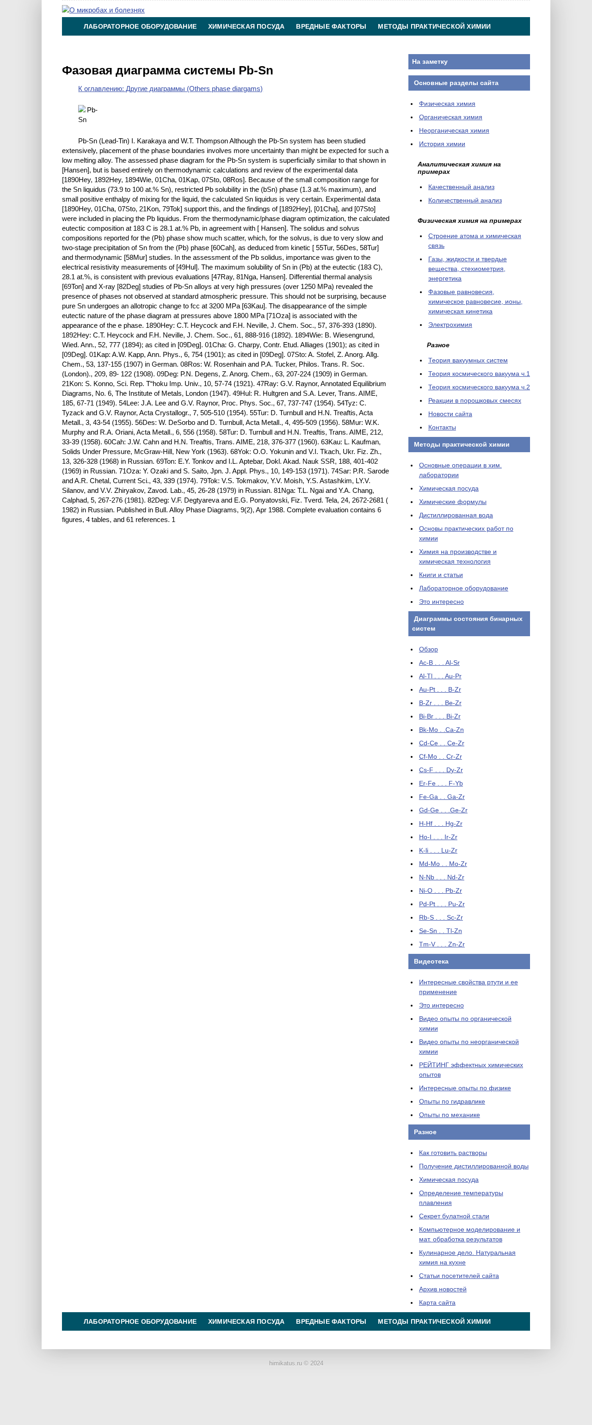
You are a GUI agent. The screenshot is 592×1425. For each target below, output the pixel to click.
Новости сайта (450, 414)
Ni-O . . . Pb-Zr (440, 890)
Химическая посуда (246, 26)
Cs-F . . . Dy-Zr (441, 770)
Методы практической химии (434, 26)
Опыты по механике (449, 1114)
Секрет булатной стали (454, 1216)
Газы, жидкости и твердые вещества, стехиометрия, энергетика (467, 268)
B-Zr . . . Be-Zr (440, 702)
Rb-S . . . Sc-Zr (441, 917)
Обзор (428, 649)
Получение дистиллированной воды (474, 1166)
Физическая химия (447, 103)
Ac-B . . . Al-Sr (439, 662)
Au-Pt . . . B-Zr (440, 689)
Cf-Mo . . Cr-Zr (440, 756)
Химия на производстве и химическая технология (182, 45)
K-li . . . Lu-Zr (438, 850)
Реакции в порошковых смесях (474, 400)
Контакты (310, 45)
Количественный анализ (465, 200)
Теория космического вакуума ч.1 (479, 373)
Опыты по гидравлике (452, 1101)
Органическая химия (450, 117)
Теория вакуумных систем (468, 360)
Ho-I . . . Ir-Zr (438, 837)
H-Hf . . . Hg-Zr (440, 823)
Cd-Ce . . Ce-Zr (441, 743)
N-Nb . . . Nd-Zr (441, 877)
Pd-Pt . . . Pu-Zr (442, 904)
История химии (442, 143)
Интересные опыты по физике (465, 1088)
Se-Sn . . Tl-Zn (440, 930)
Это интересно (441, 601)
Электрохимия (450, 324)
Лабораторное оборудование (140, 26)
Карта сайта (437, 1302)
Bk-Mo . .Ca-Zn (441, 729)
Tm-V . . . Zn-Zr (442, 944)
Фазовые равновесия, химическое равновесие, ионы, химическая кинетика (475, 301)
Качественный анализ (461, 186)
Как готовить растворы (453, 1152)
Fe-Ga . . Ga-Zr (442, 796)
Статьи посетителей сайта (459, 1275)
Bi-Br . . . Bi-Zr (440, 716)
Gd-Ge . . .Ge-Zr (443, 810)
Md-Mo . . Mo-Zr (443, 863)
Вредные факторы (331, 26)
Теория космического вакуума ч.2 (479, 387)
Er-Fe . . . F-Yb (441, 783)
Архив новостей (443, 1289)
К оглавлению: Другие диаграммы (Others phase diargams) (170, 88)
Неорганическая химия (454, 130)
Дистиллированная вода (456, 515)
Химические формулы (453, 501)
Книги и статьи (441, 574)
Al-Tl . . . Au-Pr (440, 676)
